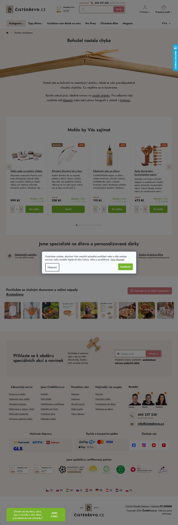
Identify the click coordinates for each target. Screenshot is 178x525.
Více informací (117, 259)
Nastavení (52, 267)
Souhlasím (125, 266)
